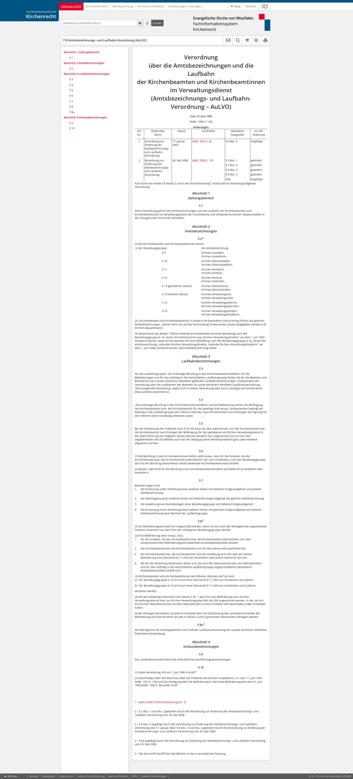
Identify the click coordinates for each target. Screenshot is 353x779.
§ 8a (71, 112)
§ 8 (71, 106)
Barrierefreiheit (118, 776)
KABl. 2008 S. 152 (202, 160)
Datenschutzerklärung (91, 776)
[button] (264, 6)
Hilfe (134, 776)
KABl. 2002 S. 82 (202, 141)
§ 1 (71, 57)
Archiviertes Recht (97, 6)
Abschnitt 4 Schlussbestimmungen (85, 117)
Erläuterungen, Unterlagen (185, 6)
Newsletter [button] (49, 776)
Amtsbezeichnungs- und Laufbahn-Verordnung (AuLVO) (105, 40)
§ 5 (71, 90)
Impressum (66, 776)
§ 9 (71, 123)
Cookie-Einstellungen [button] (154, 776)
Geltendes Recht (71, 6)
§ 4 (71, 85)
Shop (237, 6)
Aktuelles (250, 6)
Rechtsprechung (123, 6)
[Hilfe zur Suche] (140, 23)
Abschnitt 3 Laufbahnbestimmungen (87, 74)
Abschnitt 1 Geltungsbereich (81, 52)
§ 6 (71, 95)
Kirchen (12, 776)
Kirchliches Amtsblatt (151, 6)
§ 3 (71, 79)
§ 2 (71, 68)
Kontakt (33, 776)
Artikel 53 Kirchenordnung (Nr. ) (165, 702)
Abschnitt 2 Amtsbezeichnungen (84, 63)
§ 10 (71, 128)
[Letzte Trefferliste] (147, 23)
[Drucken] (265, 40)
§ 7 (71, 101)
